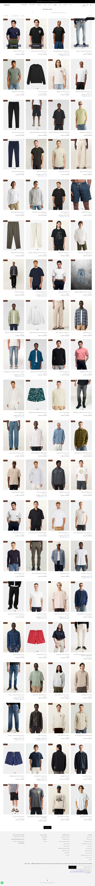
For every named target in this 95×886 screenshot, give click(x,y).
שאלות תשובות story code (63, 848)
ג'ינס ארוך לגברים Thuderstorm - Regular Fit (82, 412)
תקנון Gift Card (88, 850)
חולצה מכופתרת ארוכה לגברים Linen (85, 252)
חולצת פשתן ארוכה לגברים (19, 412)
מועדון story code (88, 841)
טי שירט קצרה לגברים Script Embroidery (61, 51)
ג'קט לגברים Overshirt (87, 776)
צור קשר (67, 855)
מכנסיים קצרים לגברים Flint (18, 816)
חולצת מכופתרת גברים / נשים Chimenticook (38, 332)
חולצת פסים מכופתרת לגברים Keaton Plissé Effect (59, 132)
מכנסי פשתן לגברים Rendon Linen (17, 252)
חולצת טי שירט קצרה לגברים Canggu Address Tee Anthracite (37, 817)
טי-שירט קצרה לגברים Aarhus (86, 816)
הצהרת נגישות (89, 857)
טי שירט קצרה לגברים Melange (86, 132)
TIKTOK (45, 841)
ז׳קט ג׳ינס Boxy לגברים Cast (18, 654)
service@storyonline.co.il (17, 839)
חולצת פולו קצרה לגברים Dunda (18, 91)
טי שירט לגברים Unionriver (18, 51)
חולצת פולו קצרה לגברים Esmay (18, 492)
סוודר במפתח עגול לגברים (64, 371)
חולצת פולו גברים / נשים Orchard (62, 654)
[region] (47, 1)
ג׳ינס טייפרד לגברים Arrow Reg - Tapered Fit (37, 252)
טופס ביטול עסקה (65, 850)
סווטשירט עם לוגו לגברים (64, 412)
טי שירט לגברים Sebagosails (86, 371)
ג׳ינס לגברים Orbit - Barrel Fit (62, 332)
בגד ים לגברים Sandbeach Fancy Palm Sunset (38, 412)
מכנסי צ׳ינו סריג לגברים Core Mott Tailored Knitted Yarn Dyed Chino (83, 655)
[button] (70, 4)
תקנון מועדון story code (86, 843)
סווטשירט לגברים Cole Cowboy (63, 816)
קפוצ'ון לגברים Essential (64, 492)
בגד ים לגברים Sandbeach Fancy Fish (16, 776)
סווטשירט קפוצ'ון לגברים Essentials (39, 212)
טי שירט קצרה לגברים (65, 212)
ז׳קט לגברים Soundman (64, 776)
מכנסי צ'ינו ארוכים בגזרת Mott (18, 132)
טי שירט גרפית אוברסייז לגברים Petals (39, 51)
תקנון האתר (89, 846)
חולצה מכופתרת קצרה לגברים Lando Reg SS (38, 371)
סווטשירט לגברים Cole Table (63, 735)
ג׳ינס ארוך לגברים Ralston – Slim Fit (84, 51)
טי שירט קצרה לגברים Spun (86, 492)
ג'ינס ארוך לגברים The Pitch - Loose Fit (16, 735)
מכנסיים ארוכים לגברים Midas (86, 171)
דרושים (90, 859)
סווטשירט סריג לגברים (42, 91)
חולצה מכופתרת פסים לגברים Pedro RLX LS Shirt (14, 332)
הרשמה (72, 867)
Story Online (42, 882)
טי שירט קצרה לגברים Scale (64, 252)
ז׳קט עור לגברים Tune (42, 735)
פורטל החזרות (66, 846)
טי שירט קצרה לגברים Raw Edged (40, 776)
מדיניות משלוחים (65, 839)
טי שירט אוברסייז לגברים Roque (63, 91)
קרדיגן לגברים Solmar (87, 332)
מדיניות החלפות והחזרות (64, 841)
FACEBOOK (44, 839)
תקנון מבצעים (89, 848)
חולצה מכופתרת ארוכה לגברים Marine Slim (83, 735)
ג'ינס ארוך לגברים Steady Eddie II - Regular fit (14, 371)
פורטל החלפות (66, 843)
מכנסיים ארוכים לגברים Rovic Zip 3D (39, 573)
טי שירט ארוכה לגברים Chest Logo (17, 212)
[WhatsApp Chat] (2, 882)
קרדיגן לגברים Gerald (64, 573)
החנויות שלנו (89, 839)
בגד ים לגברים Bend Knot (87, 212)
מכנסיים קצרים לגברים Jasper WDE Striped (38, 132)
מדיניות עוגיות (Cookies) (86, 855)
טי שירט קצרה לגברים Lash (64, 171)
